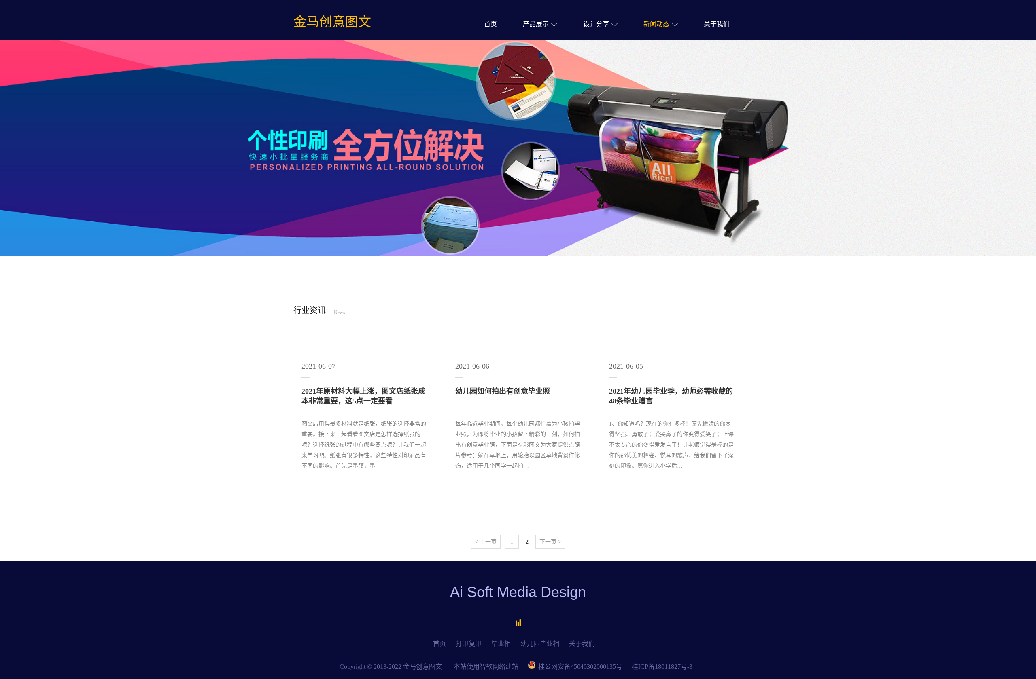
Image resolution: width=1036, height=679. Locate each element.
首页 (490, 24)
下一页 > (550, 542)
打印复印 (469, 643)
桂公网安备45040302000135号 (580, 666)
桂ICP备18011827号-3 (662, 666)
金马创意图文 (332, 22)
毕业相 (501, 643)
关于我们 (717, 24)
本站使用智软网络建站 (486, 666)
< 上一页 (486, 542)
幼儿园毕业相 (539, 643)
